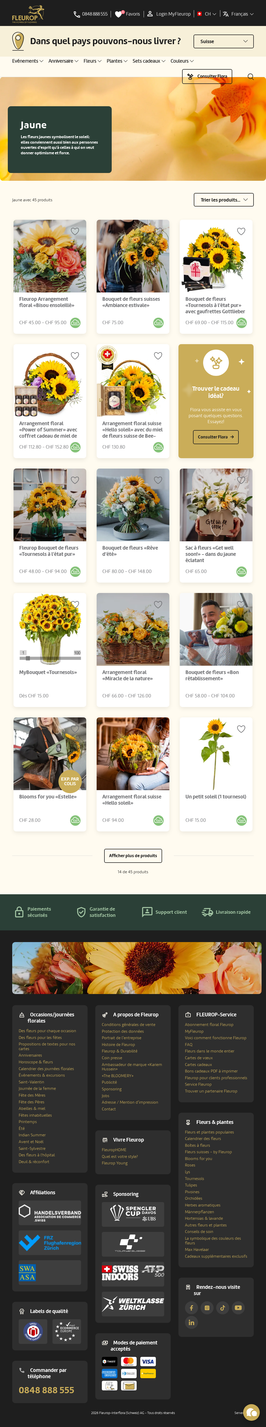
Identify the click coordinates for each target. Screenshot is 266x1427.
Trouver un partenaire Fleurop (211, 1091)
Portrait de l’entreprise (121, 1038)
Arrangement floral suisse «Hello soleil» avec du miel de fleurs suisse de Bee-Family (132, 433)
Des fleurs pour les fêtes (40, 1037)
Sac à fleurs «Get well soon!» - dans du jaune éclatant (210, 554)
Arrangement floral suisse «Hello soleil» (131, 800)
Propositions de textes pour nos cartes (47, 1046)
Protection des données (123, 1031)
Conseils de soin (199, 1231)
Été (22, 1128)
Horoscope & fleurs (36, 1062)
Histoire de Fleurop (118, 1044)
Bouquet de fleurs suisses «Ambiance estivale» (131, 302)
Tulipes (191, 1185)
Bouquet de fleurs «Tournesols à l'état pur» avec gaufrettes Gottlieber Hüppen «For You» (215, 308)
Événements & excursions (42, 1075)
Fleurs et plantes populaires (209, 1132)
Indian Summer (32, 1135)
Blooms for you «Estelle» (48, 797)
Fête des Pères (31, 1102)
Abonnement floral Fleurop (209, 1024)
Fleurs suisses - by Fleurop (208, 1152)
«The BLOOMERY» (118, 1075)
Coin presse (112, 1058)
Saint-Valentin (31, 1082)
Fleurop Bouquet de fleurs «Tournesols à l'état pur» (48, 551)
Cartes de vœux (199, 1058)
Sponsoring (112, 1089)
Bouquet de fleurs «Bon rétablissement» (212, 675)
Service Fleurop (198, 1084)
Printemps (28, 1121)
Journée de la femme (37, 1088)
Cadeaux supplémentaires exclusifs (216, 1256)
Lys (187, 1172)
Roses (190, 1165)
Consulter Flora (212, 76)
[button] (27, 61)
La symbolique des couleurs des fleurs (213, 1240)
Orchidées (193, 1198)
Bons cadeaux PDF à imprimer (211, 1071)
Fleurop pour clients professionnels (216, 1078)
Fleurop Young (115, 1163)
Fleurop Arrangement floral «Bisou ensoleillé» (46, 302)
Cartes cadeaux (198, 1064)
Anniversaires (30, 1055)
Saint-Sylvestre (32, 1148)
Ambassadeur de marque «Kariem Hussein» (132, 1067)
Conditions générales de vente (128, 1024)
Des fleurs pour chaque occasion (47, 1031)
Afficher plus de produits (133, 855)
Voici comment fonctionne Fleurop (216, 1038)
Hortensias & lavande (204, 1218)
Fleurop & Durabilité (119, 1051)
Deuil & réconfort (34, 1161)
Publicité (109, 1082)
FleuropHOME (114, 1150)
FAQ (188, 1044)
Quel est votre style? (120, 1156)
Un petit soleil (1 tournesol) (215, 797)
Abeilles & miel (32, 1108)
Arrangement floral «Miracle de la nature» (127, 675)
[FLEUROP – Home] (28, 14)
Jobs (105, 1095)
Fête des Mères (32, 1095)
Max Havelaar (197, 1249)
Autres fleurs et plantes (206, 1225)
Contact (109, 1109)
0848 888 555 (46, 1390)
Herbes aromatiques (203, 1205)
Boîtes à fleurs (197, 1145)
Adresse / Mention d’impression (130, 1102)
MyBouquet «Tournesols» (48, 672)
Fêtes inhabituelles (35, 1115)
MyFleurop (194, 1031)
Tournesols (194, 1178)
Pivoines (192, 1192)
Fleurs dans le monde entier (209, 1051)
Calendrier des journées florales (46, 1068)
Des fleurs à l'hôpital (37, 1155)
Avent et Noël (31, 1141)
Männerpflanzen (199, 1212)
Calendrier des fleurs (203, 1138)
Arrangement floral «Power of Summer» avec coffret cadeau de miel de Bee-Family (48, 433)
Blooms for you (198, 1158)
